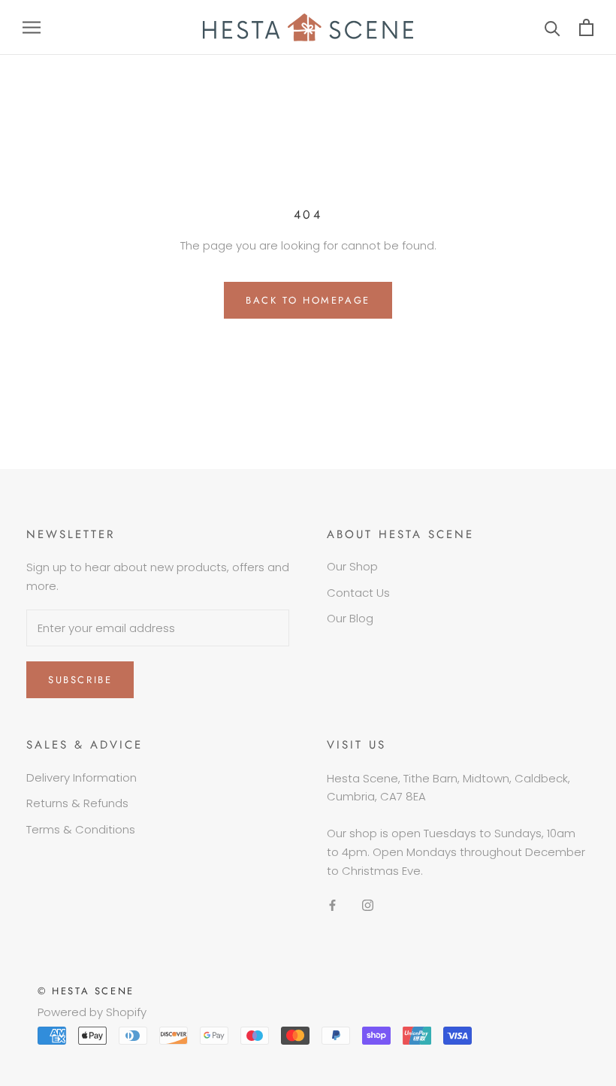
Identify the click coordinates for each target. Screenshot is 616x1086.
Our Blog (350, 618)
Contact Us (358, 592)
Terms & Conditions (80, 829)
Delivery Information (81, 777)
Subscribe (80, 680)
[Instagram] (367, 904)
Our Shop (352, 566)
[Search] (552, 27)
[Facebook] (332, 904)
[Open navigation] (32, 27)
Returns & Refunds (77, 803)
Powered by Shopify (92, 1012)
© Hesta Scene (86, 991)
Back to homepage (308, 300)
